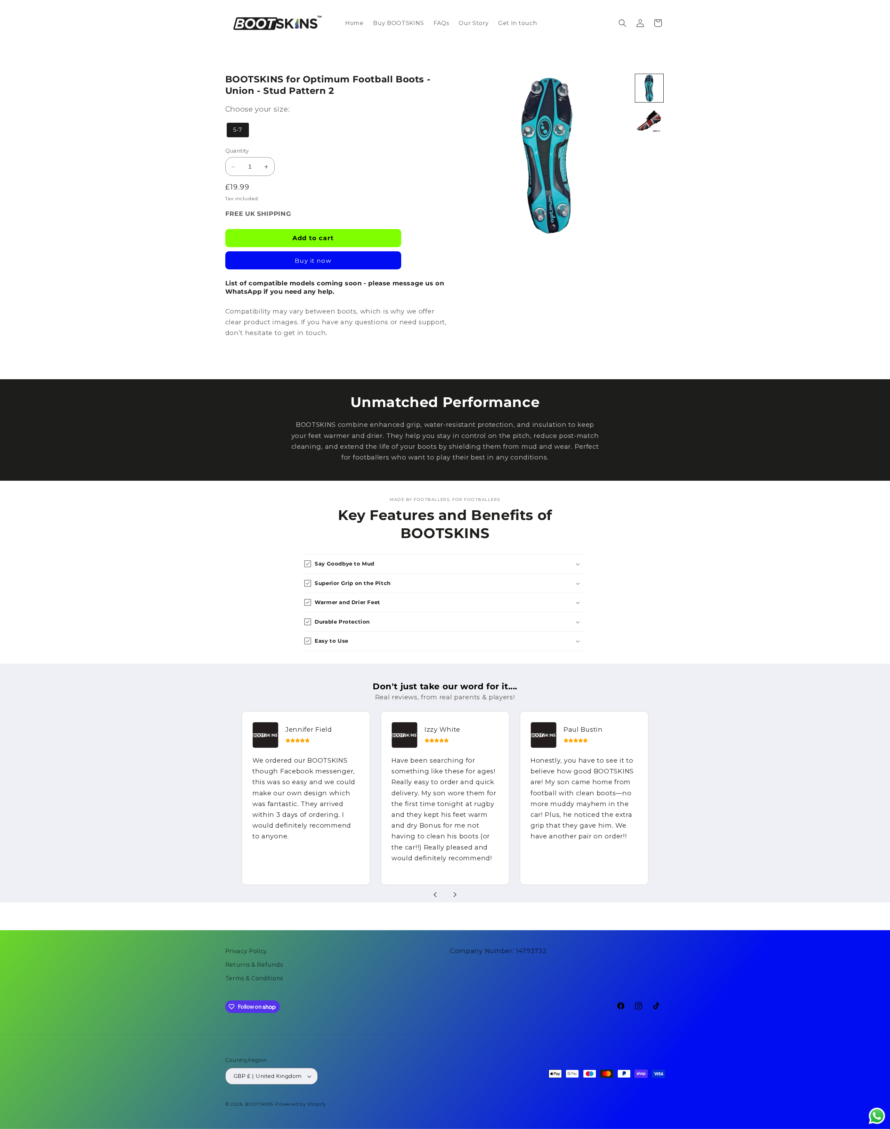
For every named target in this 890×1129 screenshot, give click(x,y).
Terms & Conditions (254, 978)
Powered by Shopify (300, 1104)
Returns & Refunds (254, 964)
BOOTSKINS (259, 1104)
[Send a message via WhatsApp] (877, 1116)
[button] (622, 23)
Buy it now (313, 261)
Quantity (237, 151)
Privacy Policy (246, 951)
